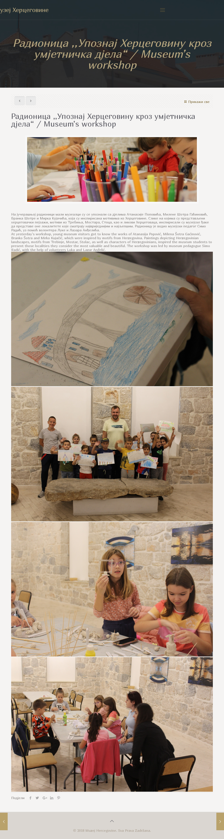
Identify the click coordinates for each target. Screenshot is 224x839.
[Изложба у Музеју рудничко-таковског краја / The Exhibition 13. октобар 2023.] (4, 821)
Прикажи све (198, 101)
